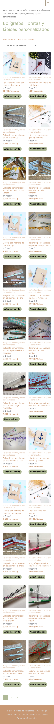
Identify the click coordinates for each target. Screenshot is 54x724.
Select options (11, 419)
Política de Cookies (39, 714)
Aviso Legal (42, 711)
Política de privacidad (24, 711)
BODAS (12, 10)
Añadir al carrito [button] (12, 96)
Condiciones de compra (17, 714)
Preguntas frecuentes (27, 718)
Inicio (5, 10)
